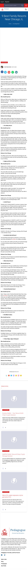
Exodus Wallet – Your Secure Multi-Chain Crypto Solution (13, 414)
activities (14, 239)
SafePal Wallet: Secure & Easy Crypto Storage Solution (13, 455)
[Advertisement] (14, 42)
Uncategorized (4, 62)
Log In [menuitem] (2, 1)
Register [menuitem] (7, 1)
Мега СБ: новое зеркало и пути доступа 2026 (12, 496)
